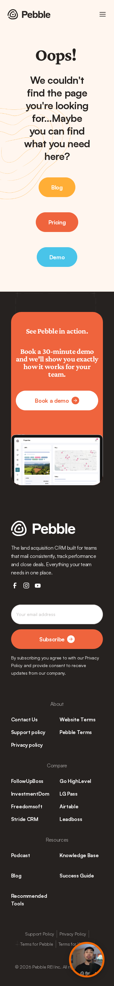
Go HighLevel (75, 781)
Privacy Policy (73, 933)
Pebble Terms (76, 732)
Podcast (20, 855)
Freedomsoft (26, 806)
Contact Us (24, 719)
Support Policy (39, 933)
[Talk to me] (86, 959)
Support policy (28, 732)
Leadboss (71, 819)
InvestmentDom (30, 794)
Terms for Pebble (36, 944)
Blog (16, 875)
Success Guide (77, 875)
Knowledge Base (79, 855)
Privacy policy (27, 745)
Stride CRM (24, 819)
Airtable (69, 806)
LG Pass (69, 794)
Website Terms (78, 719)
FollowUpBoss (27, 781)
